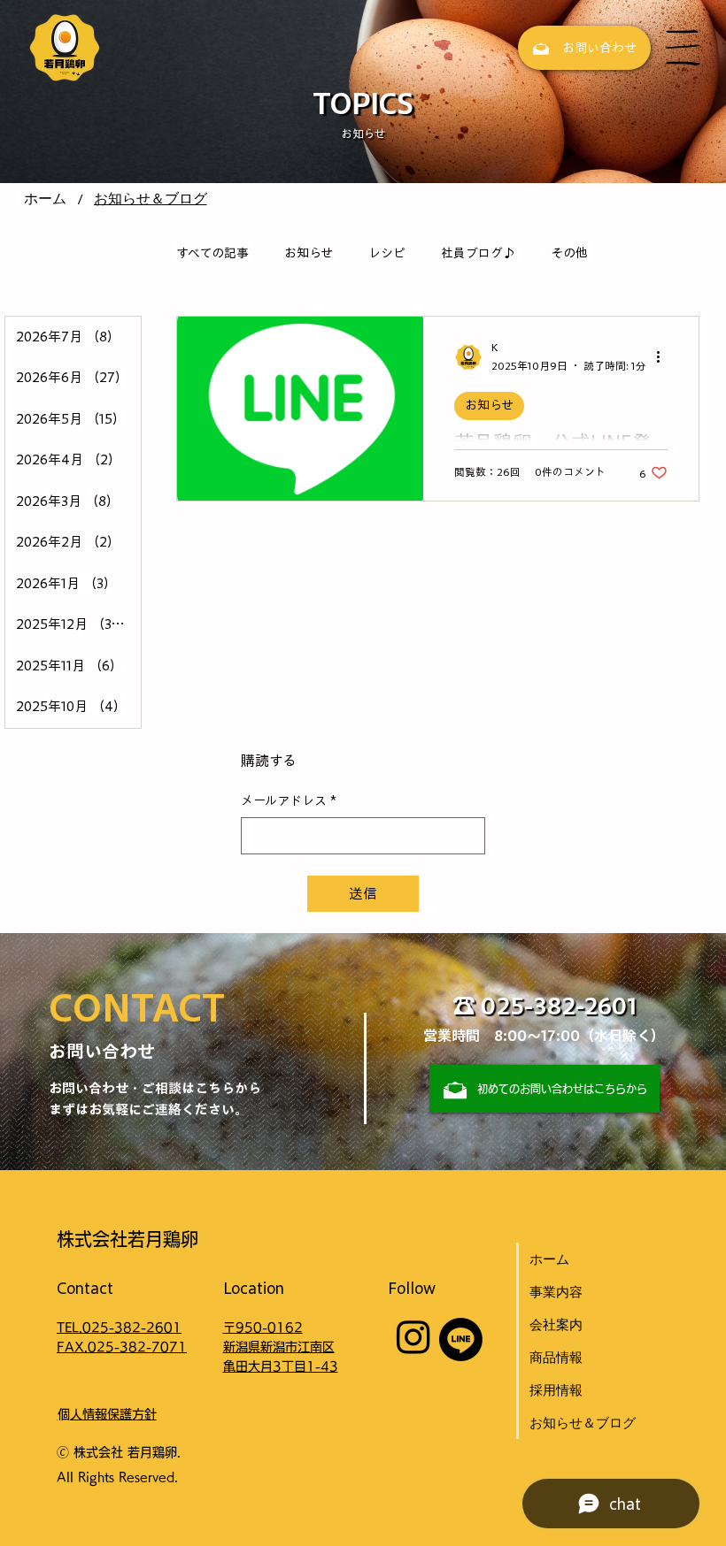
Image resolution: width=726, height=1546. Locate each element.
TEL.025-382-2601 (119, 1327)
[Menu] (683, 48)
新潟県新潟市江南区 (279, 1347)
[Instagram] (413, 1336)
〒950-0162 (263, 1327)
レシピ (386, 253)
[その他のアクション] (665, 357)
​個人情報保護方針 (107, 1414)
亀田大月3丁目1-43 (280, 1366)
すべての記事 (212, 253)
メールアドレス (288, 800)
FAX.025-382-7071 (122, 1347)
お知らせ (308, 253)
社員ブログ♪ (478, 253)
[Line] (461, 1339)
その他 (569, 253)
